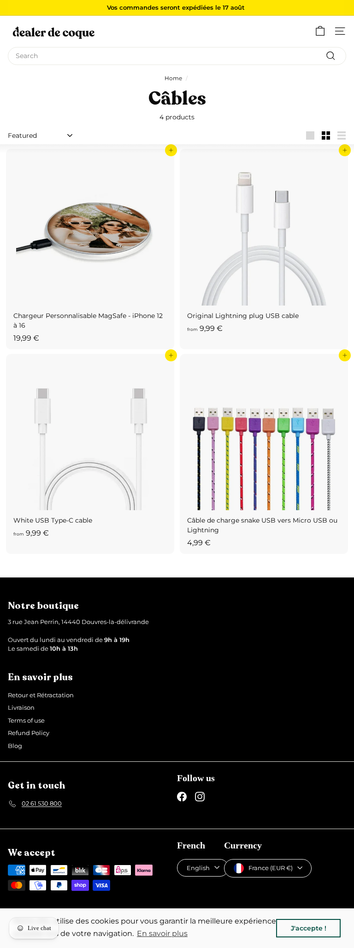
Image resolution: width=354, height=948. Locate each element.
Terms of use (26, 720)
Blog (15, 745)
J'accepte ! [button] (308, 928)
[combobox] (177, 56)
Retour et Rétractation (41, 695)
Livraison (21, 707)
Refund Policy (28, 732)
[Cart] (320, 31)
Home (173, 78)
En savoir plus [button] (162, 933)
